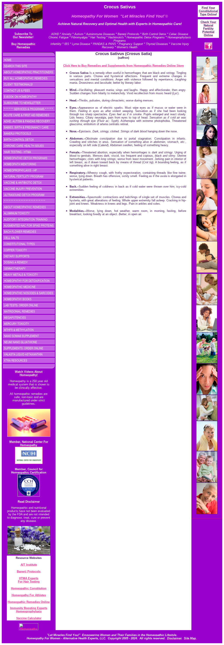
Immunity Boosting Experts (28, 608)
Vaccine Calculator (28, 618)
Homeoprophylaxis (29, 611)
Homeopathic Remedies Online (29, 602)
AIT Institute (29, 564)
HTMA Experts (28, 578)
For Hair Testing (29, 581)
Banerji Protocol (28, 571)
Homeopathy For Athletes (29, 595)
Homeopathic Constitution (28, 588)
